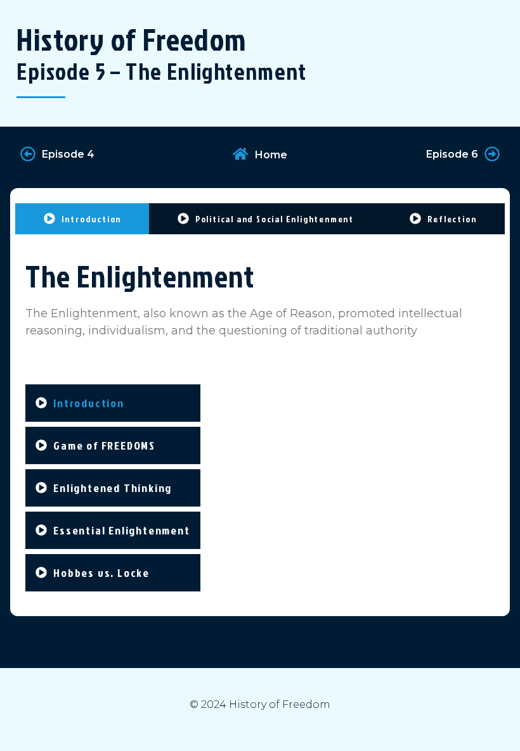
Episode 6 (452, 154)
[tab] (82, 218)
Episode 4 (68, 154)
